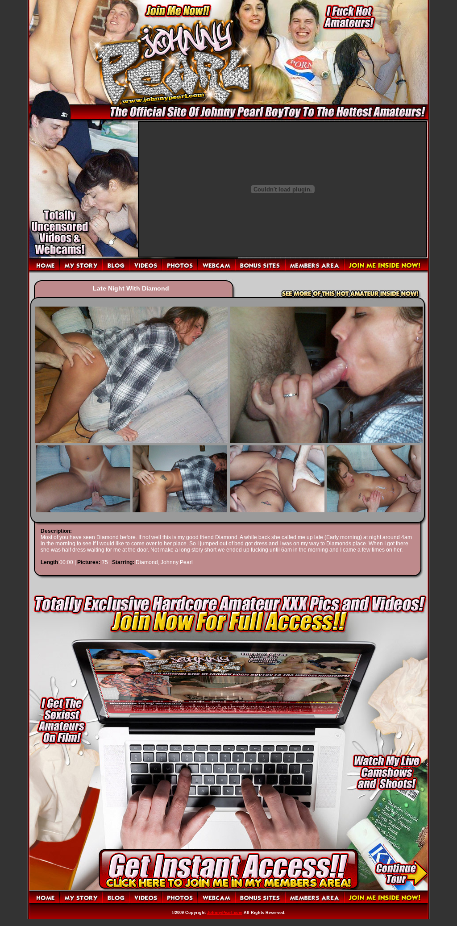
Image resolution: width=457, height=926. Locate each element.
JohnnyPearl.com (224, 912)
